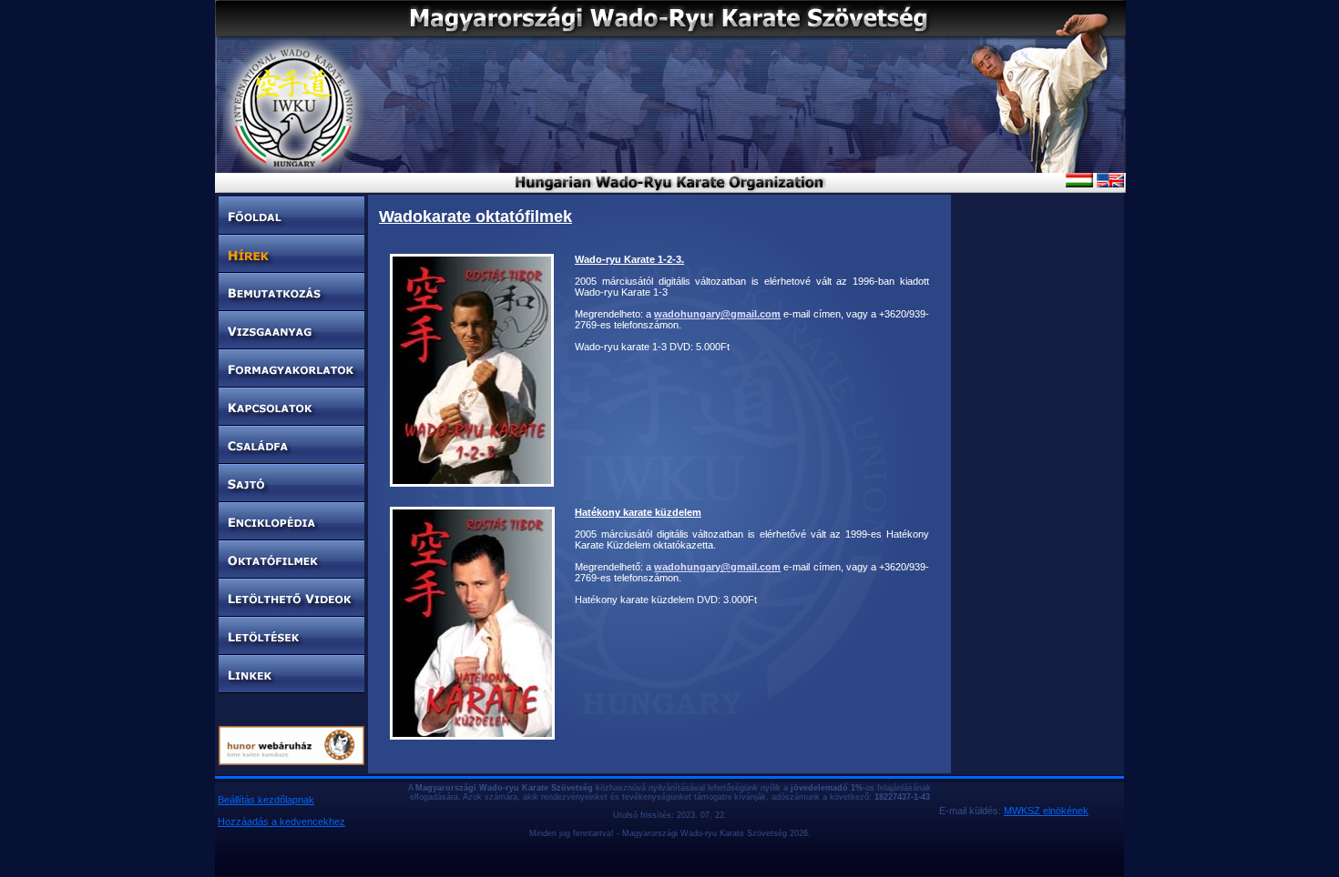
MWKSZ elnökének (1046, 810)
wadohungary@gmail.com (717, 313)
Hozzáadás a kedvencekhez (281, 821)
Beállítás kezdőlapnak (266, 799)
